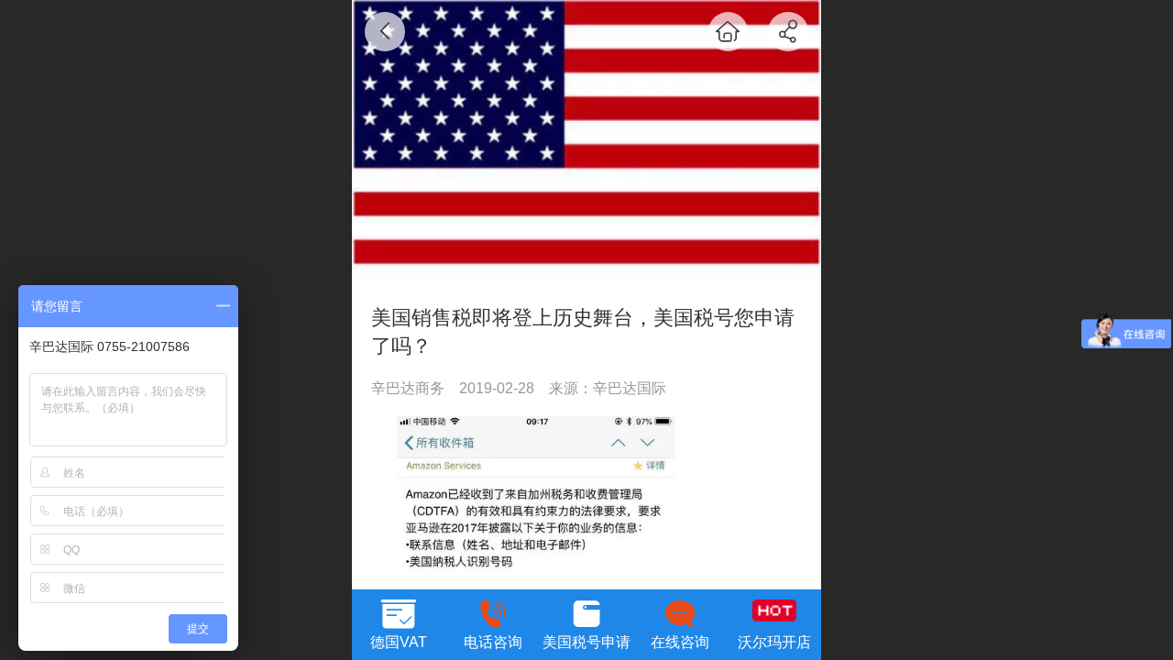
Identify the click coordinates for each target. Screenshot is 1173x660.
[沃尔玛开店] (774, 611)
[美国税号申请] (586, 611)
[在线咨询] (680, 611)
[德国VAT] (398, 611)
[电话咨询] (492, 611)
